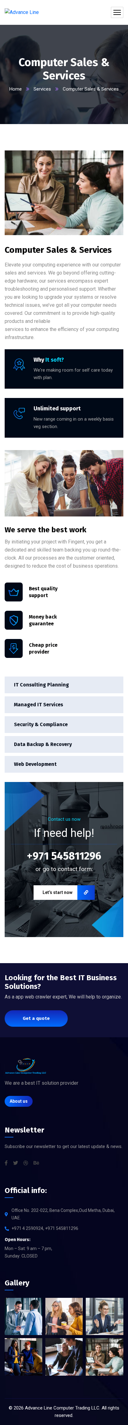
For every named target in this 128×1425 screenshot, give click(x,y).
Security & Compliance (41, 724)
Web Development (35, 764)
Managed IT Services (38, 705)
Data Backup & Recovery (43, 744)
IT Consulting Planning (41, 685)
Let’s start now (57, 892)
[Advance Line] (22, 12)
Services (42, 89)
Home (15, 89)
